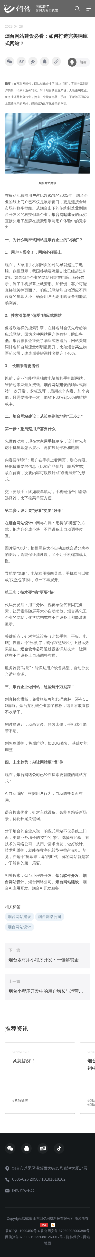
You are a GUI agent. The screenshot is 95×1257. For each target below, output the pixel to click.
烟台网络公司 (28, 775)
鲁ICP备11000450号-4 (23, 1231)
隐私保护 (73, 1237)
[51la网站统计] (53, 1225)
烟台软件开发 (67, 875)
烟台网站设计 (20, 523)
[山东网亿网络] (31, 8)
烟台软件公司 (32, 649)
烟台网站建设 (55, 385)
